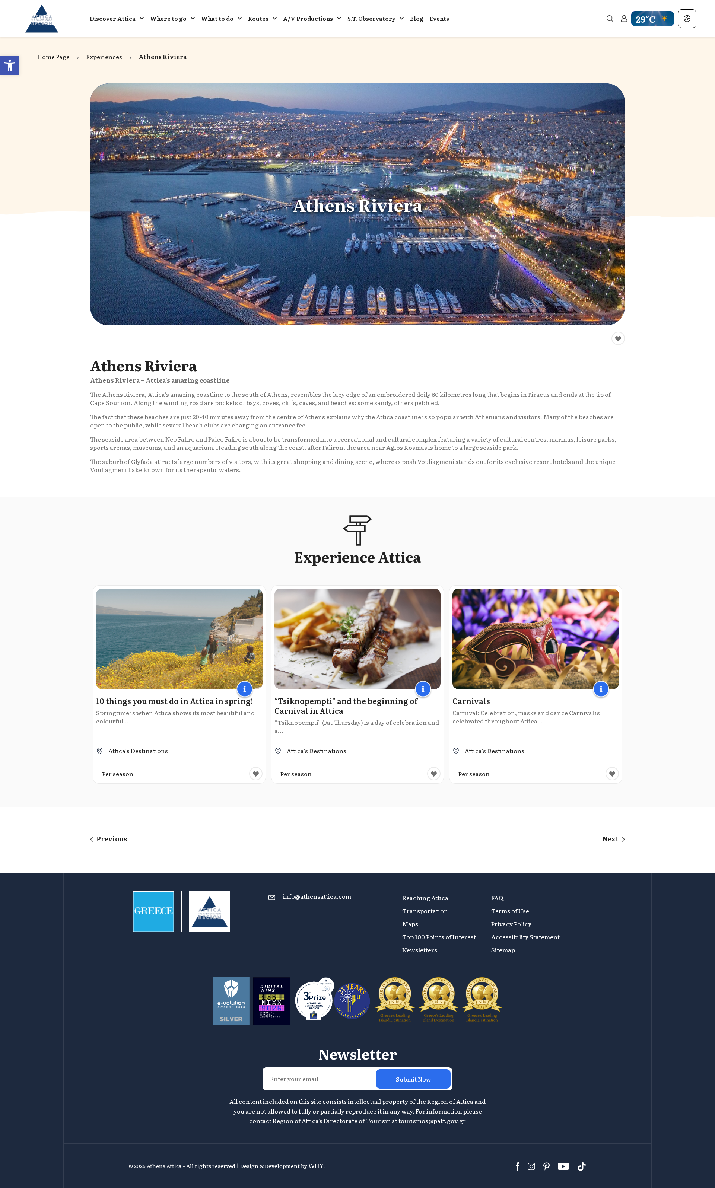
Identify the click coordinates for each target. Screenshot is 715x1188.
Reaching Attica (425, 897)
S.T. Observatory (371, 18)
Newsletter (357, 1053)
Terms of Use (510, 910)
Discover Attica (113, 18)
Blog (416, 18)
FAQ (497, 897)
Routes (258, 18)
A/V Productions (308, 18)
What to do (217, 18)
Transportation (425, 910)
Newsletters (419, 949)
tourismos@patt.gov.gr (432, 1120)
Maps (410, 923)
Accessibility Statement (525, 936)
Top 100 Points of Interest (439, 936)
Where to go (168, 18)
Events (439, 18)
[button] (9, 65)
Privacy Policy (511, 923)
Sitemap (503, 949)
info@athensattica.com (317, 896)
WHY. (316, 1165)
